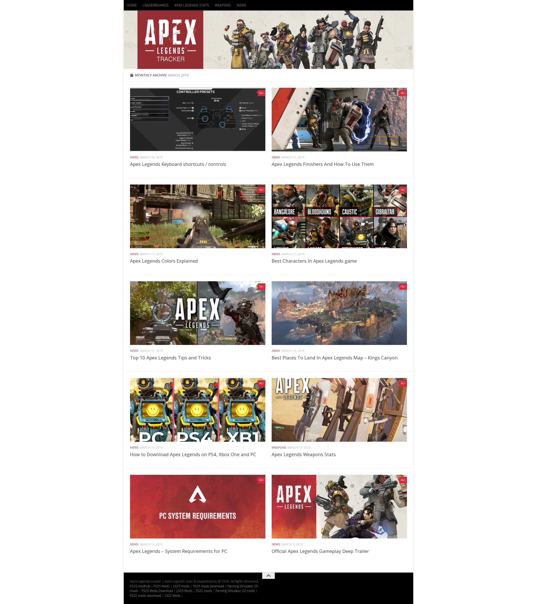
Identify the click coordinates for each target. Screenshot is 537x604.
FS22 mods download (145, 595)
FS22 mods (204, 591)
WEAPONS (223, 5)
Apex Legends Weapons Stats (304, 454)
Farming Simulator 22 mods (235, 591)
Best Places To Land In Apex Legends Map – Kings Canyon (335, 357)
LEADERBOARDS (155, 5)
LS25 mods (181, 586)
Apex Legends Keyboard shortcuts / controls (178, 164)
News (134, 157)
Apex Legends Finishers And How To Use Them (323, 164)
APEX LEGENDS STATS (191, 5)
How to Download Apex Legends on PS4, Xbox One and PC (193, 454)
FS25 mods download (208, 586)
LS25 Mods (184, 591)
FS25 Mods (162, 586)
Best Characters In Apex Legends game (314, 261)
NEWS (241, 5)
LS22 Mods (173, 595)
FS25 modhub (140, 586)
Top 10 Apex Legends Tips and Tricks (170, 357)
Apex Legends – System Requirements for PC (178, 551)
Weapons (279, 447)
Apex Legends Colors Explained (164, 261)
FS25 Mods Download (157, 591)
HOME (132, 5)
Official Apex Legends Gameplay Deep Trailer (320, 551)
